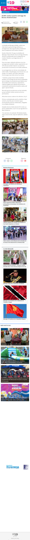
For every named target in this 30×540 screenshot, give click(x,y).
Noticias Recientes (8, 167)
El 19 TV (15, 536)
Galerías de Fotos (15, 538)
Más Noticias (6, 325)
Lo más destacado (8, 249)
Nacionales (5, 12)
